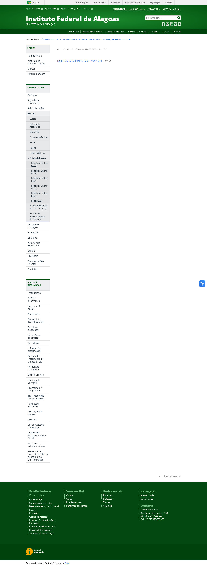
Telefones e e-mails (149, 509)
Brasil (36, 2)
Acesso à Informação (92, 31)
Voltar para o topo (171, 476)
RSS (179, 24)
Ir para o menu (51, 9)
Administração (36, 499)
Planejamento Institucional (42, 526)
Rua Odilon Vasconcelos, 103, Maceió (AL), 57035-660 (154, 514)
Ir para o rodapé (84, 9)
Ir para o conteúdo (34, 9)
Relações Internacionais (40, 530)
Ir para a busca (68, 9)
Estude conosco (74, 502)
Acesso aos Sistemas (114, 31)
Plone (67, 563)
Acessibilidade (119, 9)
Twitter (175, 24)
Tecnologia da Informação (41, 533)
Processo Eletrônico (137, 31)
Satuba (66, 39)
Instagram (171, 24)
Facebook (163, 24)
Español (167, 9)
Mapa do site (153, 9)
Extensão (33, 513)
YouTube (167, 24)
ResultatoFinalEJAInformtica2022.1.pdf (81, 61)
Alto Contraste (137, 9)
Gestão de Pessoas (38, 516)
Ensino (74, 39)
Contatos (177, 31)
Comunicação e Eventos (40, 503)
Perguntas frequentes (76, 506)
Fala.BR (166, 31)
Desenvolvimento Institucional (44, 506)
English (176, 9)
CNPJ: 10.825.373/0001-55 (152, 519)
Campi (69, 499)
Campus (58, 39)
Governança (73, 31)
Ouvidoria (154, 31)
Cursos (69, 495)
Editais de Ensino (86, 39)
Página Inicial (47, 39)
